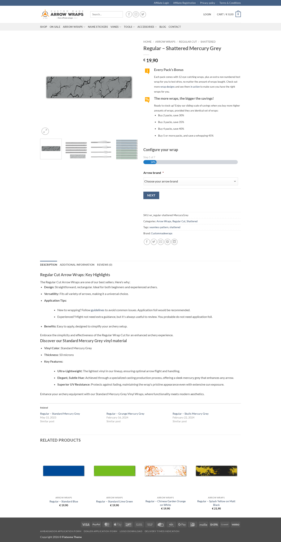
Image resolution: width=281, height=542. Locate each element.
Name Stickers (98, 26)
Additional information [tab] (77, 264)
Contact (175, 26)
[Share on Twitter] (154, 242)
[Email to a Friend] (161, 242)
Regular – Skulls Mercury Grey (191, 413)
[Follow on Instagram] (136, 14)
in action (195, 86)
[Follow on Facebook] (129, 14)
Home (147, 41)
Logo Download (131, 531)
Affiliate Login (161, 2)
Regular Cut (188, 41)
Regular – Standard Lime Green (114, 501)
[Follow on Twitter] (143, 14)
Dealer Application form (100, 531)
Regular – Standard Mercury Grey (60, 413)
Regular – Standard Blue (64, 501)
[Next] (131, 87)
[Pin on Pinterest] (167, 242)
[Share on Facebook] (147, 242)
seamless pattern (158, 227)
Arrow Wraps (165, 41)
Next (151, 195)
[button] (207, 14)
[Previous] (46, 87)
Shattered (208, 41)
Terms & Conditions (230, 2)
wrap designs (167, 86)
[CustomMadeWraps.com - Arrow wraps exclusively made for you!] (62, 14)
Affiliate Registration (184, 2)
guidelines (97, 310)
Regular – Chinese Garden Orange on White (165, 503)
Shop (43, 26)
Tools (128, 26)
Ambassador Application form (60, 531)
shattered (175, 227)
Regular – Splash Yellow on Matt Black (216, 503)
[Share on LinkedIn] (174, 242)
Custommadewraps (161, 233)
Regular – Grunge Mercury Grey (125, 413)
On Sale (55, 26)
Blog (162, 26)
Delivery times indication (162, 531)
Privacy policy (207, 2)
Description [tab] (48, 264)
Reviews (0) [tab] (104, 264)
